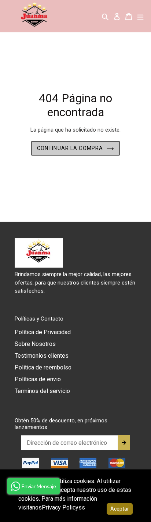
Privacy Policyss (63, 507)
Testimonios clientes (42, 355)
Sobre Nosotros (35, 343)
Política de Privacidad (43, 332)
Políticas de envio (38, 379)
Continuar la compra (70, 148)
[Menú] (140, 16)
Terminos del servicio (42, 390)
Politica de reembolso (43, 367)
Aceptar (119, 509)
